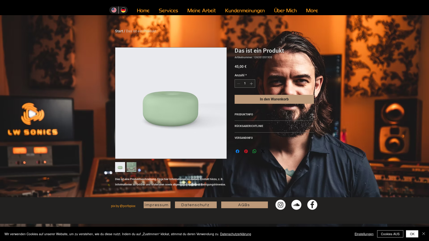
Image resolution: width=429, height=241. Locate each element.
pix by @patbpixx (123, 206)
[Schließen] (423, 233)
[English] (113, 10)
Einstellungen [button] (364, 234)
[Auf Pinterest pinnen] (246, 151)
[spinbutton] (245, 83)
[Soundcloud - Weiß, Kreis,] (296, 205)
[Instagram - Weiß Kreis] (280, 205)
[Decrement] (238, 83)
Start (119, 31)
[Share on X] (263, 151)
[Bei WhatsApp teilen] (254, 151)
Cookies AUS (390, 234)
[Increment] (251, 83)
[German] (123, 10)
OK (412, 234)
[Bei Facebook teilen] (237, 151)
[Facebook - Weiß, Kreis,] (312, 205)
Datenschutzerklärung (235, 234)
